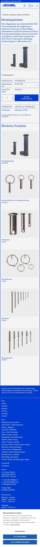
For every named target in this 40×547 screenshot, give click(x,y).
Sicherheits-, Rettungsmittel (12, 425)
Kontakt (4, 406)
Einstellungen (20, 531)
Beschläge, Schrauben (10, 457)
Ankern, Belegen (8, 427)
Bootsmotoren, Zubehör (10, 454)
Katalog (4, 413)
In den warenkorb (26, 98)
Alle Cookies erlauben (20, 542)
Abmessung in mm (7, 85)
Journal (4, 416)
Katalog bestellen (8, 490)
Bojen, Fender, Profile (10, 434)
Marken (4, 408)
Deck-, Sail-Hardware (10, 432)
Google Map (6, 488)
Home (4, 403)
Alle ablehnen (20, 536)
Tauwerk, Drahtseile (9, 430)
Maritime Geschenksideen (12, 447)
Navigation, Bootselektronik (12, 437)
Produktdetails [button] (7, 75)
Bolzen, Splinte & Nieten (16, 15)
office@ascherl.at (9, 484)
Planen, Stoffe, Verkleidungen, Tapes (15, 459)
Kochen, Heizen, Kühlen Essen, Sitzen (16, 444)
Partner (4, 411)
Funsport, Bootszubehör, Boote (13, 452)
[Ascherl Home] (9, 5)
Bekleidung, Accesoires (10, 422)
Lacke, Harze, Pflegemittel (12, 449)
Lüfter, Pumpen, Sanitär (10, 442)
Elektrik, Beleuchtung (10, 439)
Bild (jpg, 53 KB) (21, 110)
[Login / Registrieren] (25, 5)
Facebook (5, 466)
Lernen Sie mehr (15, 524)
